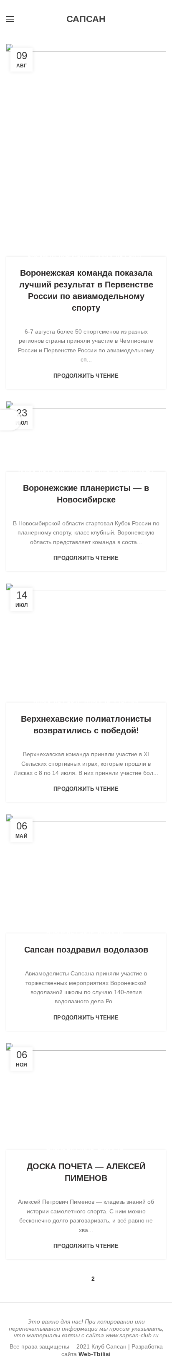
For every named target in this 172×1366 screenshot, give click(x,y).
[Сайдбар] (10, 420)
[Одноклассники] (81, 5)
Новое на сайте (119, 256)
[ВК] (91, 5)
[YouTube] (71, 5)
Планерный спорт (126, 471)
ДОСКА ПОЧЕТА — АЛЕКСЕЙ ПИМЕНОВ (86, 1172)
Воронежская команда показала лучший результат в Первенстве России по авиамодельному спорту (86, 290)
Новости (82, 471)
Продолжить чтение (86, 376)
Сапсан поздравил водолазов (86, 949)
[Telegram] (100, 5)
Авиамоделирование (60, 256)
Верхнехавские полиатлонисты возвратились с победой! (86, 724)
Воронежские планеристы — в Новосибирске (86, 493)
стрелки (126, 702)
